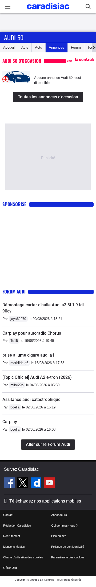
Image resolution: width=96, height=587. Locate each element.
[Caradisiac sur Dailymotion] (37, 483)
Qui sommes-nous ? (64, 525)
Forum (76, 47)
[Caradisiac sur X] (23, 483)
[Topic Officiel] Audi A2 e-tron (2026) (37, 377)
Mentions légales (14, 546)
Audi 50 (13, 37)
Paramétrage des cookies (68, 557)
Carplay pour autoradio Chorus (31, 333)
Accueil (9, 47)
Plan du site (58, 536)
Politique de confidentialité (67, 546)
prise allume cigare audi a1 (28, 355)
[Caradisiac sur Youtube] (49, 483)
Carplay (9, 421)
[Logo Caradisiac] (48, 11)
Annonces (56, 47)
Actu (38, 47)
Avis (24, 47)
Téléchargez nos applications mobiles (45, 501)
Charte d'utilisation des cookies (23, 557)
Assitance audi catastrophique (31, 399)
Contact (8, 514)
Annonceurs (59, 514)
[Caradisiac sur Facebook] (10, 483)
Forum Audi (14, 291)
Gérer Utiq (10, 567)
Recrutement (11, 536)
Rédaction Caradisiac (17, 525)
